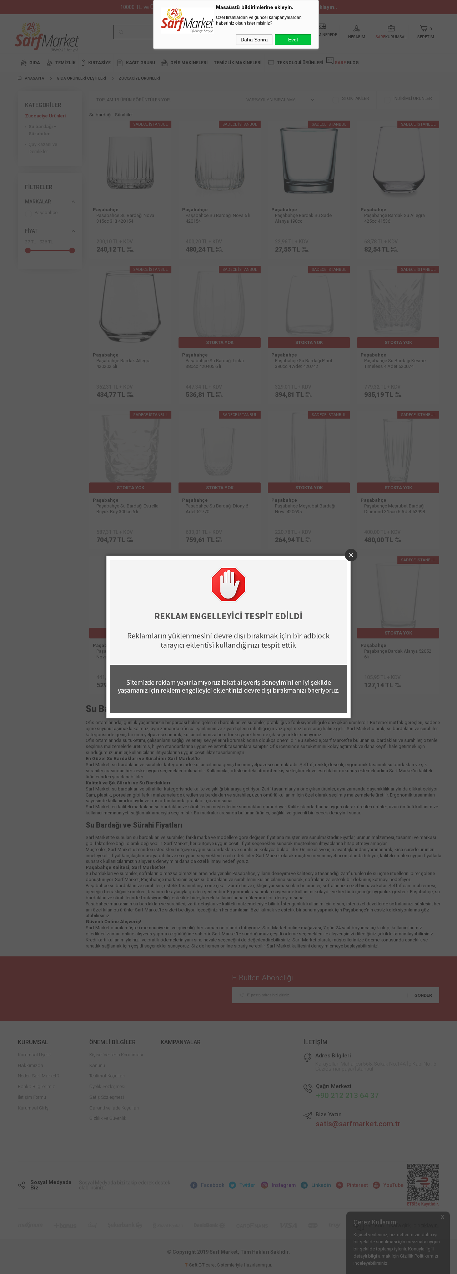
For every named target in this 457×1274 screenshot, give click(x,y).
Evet (293, 39)
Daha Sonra (254, 39)
